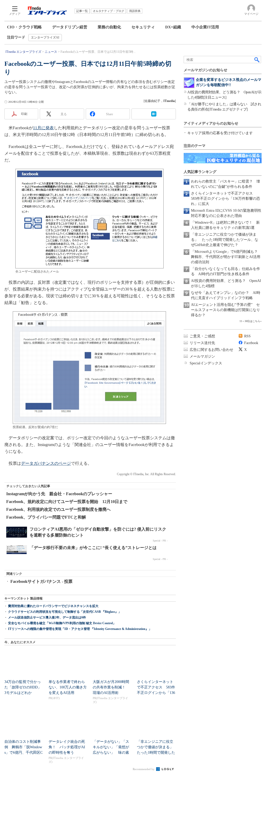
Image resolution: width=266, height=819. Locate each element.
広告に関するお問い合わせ (211, 350)
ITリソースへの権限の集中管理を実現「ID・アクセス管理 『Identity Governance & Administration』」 (80, 629)
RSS (247, 336)
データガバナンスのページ (46, 463)
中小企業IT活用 (205, 27)
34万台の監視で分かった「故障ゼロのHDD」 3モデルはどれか (24, 687)
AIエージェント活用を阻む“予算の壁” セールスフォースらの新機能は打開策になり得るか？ (225, 310)
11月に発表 (43, 128)
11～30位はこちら (250, 321)
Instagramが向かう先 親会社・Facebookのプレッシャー (59, 494)
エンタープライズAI (45, 37)
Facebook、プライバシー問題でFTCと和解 (46, 517)
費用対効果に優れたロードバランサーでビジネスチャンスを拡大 (53, 606)
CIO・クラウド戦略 (24, 27)
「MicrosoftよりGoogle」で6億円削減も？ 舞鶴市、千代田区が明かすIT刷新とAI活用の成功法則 (226, 257)
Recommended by (144, 769)
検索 (257, 59)
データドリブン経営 (69, 27)
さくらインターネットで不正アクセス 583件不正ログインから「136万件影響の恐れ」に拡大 (225, 198)
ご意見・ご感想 (202, 336)
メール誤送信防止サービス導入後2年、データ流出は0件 (47, 617)
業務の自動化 (109, 27)
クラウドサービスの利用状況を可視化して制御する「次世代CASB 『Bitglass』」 (64, 612)
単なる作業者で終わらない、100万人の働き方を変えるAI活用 (68, 687)
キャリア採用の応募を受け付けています (220, 133)
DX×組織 (173, 27)
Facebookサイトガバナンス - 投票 (41, 581)
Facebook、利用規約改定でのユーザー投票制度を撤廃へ (58, 509)
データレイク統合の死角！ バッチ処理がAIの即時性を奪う (67, 747)
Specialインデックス (206, 363)
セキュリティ (143, 27)
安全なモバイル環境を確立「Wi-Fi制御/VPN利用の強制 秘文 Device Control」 (62, 623)
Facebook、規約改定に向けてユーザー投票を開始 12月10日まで (66, 501)
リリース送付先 (202, 343)
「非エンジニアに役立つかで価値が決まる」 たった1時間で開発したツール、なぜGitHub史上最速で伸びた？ (224, 240)
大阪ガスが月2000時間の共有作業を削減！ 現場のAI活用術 (111, 687)
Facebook (251, 343)
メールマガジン (202, 356)
